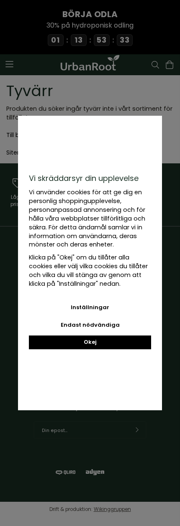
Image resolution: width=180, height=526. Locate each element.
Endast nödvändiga (90, 325)
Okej (90, 342)
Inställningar (90, 307)
